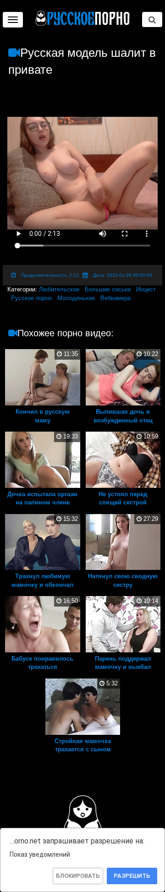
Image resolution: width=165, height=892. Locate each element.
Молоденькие (76, 298)
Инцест (146, 289)
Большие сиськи (108, 289)
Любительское (59, 289)
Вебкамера (115, 298)
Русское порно (31, 298)
